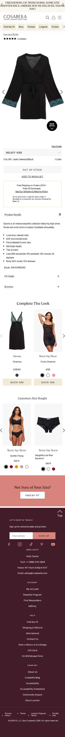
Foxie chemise (48, 361)
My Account (32, 588)
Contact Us (32, 638)
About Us (32, 671)
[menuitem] (9, 26)
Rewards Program (32, 594)
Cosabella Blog (32, 677)
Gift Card (32, 650)
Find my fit (32, 495)
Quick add (17, 382)
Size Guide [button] (57, 146)
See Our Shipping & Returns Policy (31, 191)
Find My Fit (32, 621)
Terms (22, 713)
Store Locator (32, 700)
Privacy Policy (8, 714)
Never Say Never (48, 356)
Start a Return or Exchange (33, 644)
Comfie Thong (16, 455)
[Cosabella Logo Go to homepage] (15, 17)
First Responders (32, 600)
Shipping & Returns (32, 627)
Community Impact (32, 694)
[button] (2, 92)
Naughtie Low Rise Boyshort (44, 456)
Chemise (17, 361)
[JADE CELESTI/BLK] (17, 375)
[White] (48, 375)
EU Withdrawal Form (32, 655)
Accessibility (32, 683)
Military (32, 605)
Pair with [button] (52, 125)
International (32, 633)
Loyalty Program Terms (38, 714)
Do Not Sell (55, 714)
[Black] (42, 375)
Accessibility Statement (32, 688)
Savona (17, 356)
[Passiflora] (53, 375)
